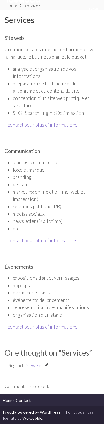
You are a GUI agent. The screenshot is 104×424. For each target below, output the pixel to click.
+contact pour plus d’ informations (41, 125)
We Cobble (32, 418)
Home (8, 400)
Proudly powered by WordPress (31, 412)
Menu (94, 9)
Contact (23, 400)
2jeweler (34, 365)
